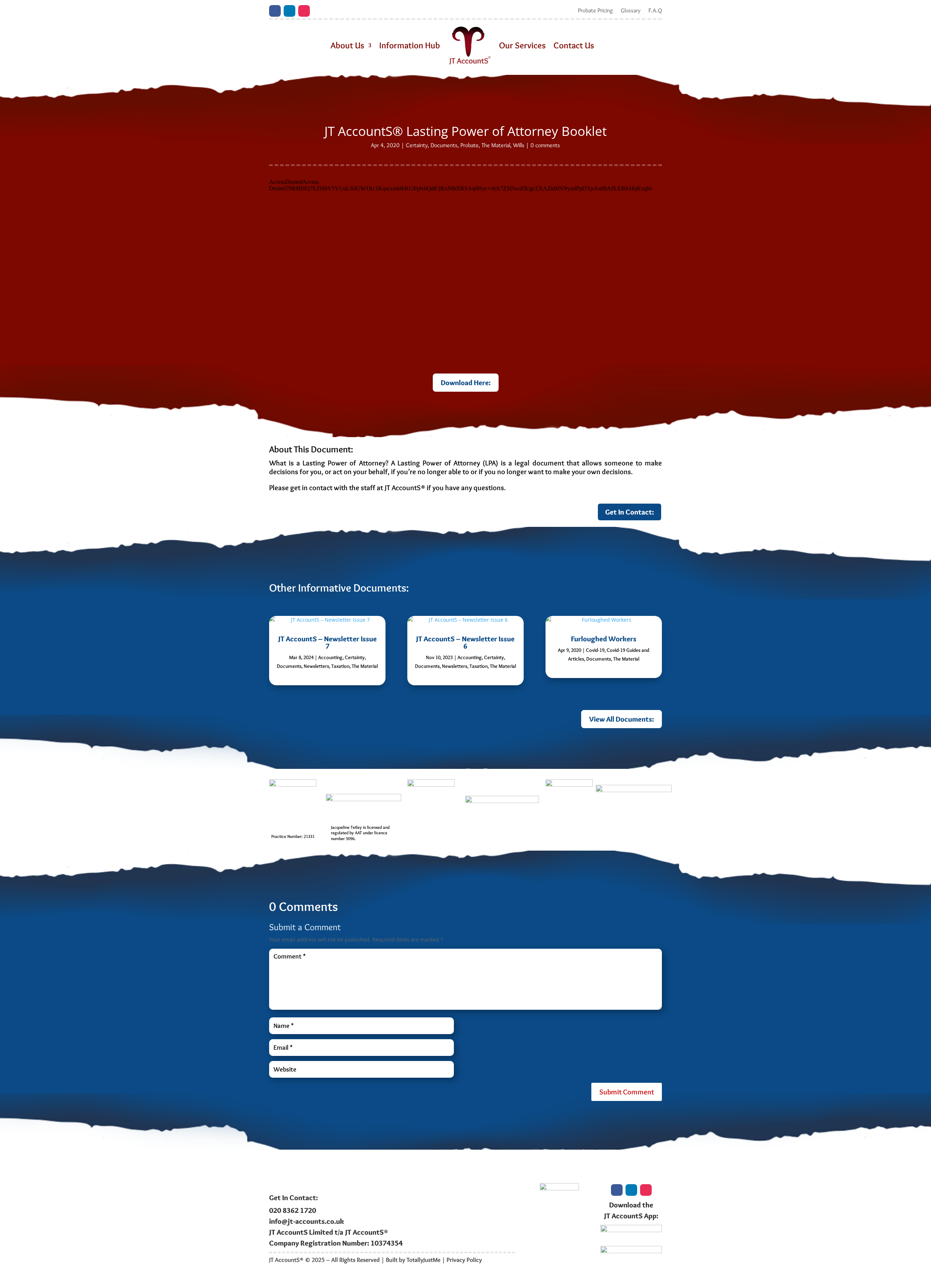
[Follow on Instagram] (304, 11)
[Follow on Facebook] (275, 11)
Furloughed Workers (603, 638)
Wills (518, 145)
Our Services (522, 45)
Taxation (340, 666)
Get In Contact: (629, 512)
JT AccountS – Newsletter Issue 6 (465, 642)
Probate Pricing (595, 11)
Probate (469, 145)
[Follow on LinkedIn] (289, 11)
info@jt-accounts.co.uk (306, 1221)
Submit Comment (626, 1092)
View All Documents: (621, 719)
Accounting (330, 657)
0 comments (545, 145)
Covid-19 (595, 650)
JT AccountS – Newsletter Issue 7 (327, 642)
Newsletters (316, 666)
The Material (496, 145)
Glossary (630, 11)
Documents (444, 145)
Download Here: (466, 382)
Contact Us (574, 45)
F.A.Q (655, 11)
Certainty (417, 145)
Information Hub (409, 45)
